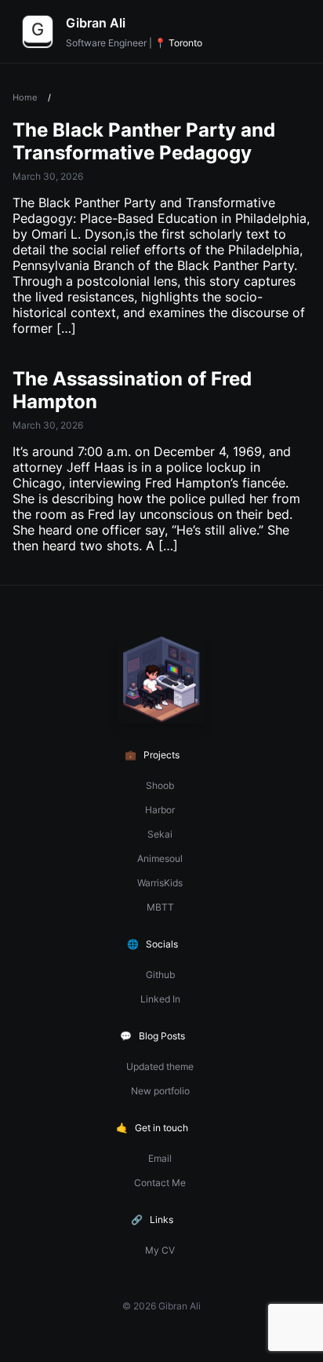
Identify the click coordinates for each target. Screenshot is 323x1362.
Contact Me (160, 1183)
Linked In (160, 999)
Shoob (160, 785)
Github (160, 974)
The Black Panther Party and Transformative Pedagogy (144, 141)
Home (25, 97)
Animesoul (160, 858)
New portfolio (160, 1091)
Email (160, 1158)
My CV (160, 1250)
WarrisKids (160, 883)
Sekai (159, 834)
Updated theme (160, 1066)
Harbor (160, 810)
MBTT (160, 907)
